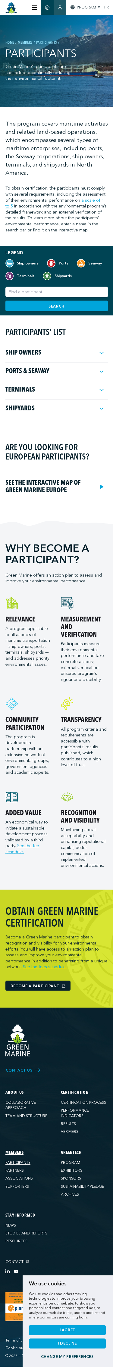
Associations (19, 1178)
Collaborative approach (20, 1105)
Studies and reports (26, 1233)
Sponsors (71, 1178)
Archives (70, 1194)
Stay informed (20, 1215)
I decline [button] (67, 1343)
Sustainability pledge (82, 1186)
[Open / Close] (101, 353)
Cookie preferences (21, 1348)
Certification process (83, 1102)
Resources (16, 1241)
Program (70, 1162)
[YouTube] (16, 1271)
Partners (14, 1170)
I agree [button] (67, 1330)
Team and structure (26, 1115)
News (10, 1225)
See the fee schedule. (22, 849)
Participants (17, 1162)
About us (14, 1092)
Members (14, 1152)
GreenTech (71, 1152)
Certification (75, 1092)
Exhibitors (71, 1170)
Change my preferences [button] (67, 1356)
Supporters (17, 1186)
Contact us (17, 1261)
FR (106, 7)
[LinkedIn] (7, 1271)
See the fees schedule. (45, 967)
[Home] (11, 8)
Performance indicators (75, 1113)
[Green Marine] (18, 1041)
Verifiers (69, 1131)
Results (68, 1123)
